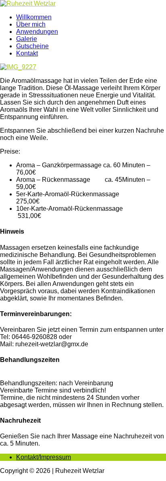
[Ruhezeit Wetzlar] (83, 3)
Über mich (31, 24)
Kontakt (27, 53)
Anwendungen (37, 31)
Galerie (26, 38)
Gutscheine (32, 46)
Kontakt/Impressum (43, 457)
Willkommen (34, 17)
